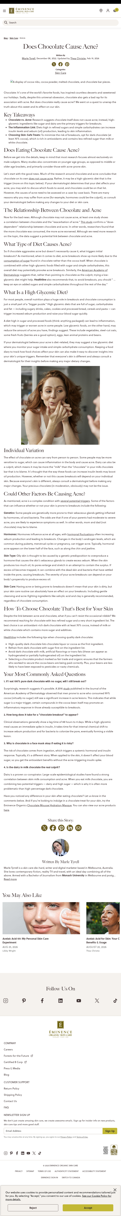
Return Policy (11, 1088)
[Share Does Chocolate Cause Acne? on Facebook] (60, 64)
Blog (6, 38)
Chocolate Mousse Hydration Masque (49, 805)
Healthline (10, 637)
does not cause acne (41, 178)
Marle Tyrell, (29, 58)
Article (22, 38)
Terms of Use (44, 1171)
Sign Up (110, 1131)
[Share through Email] (78, 827)
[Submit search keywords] (6, 22)
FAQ (6, 1107)
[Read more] (41, 918)
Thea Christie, (78, 58)
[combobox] (60, 23)
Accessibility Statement (94, 1171)
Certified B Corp (13, 1062)
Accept (88, 1208)
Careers (8, 1049)
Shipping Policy (13, 1095)
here (6, 810)
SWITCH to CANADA (71, 1177)
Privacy (19, 1171)
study (66, 688)
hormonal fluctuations (80, 534)
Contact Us (10, 1101)
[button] (108, 10)
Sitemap (30, 1171)
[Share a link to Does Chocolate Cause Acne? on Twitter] (54, 64)
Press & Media (12, 1068)
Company (10, 1043)
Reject (33, 1208)
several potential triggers (75, 501)
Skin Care (14, 38)
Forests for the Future (16, 1055)
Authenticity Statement (67, 1171)
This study (86, 222)
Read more (10, 879)
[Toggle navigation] (4, 11)
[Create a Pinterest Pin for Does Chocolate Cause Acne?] (67, 64)
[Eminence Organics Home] (21, 11)
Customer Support (16, 1082)
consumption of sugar (17, 260)
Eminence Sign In (49, 1177)
